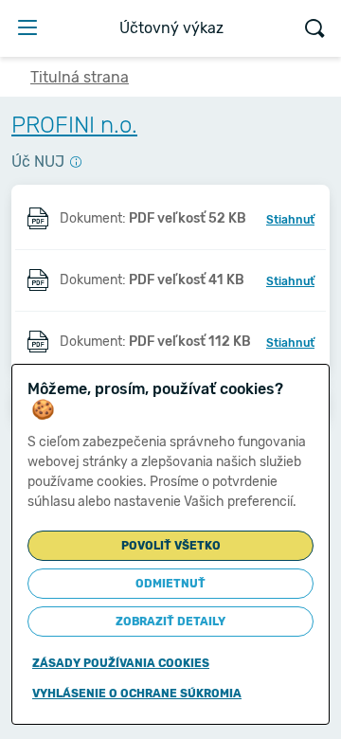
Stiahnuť (290, 219)
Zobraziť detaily (170, 621)
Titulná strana (79, 77)
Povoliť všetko (171, 545)
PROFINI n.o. (74, 125)
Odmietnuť (170, 583)
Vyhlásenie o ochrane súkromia (137, 693)
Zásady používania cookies (120, 663)
